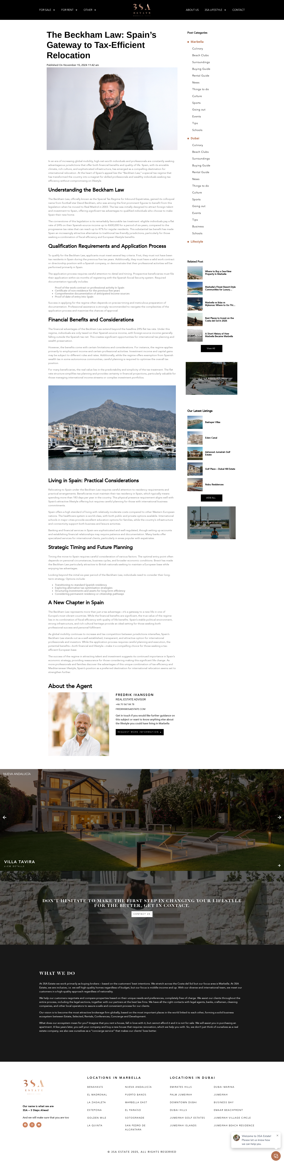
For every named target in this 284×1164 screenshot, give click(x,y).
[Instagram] (32, 1124)
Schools (197, 130)
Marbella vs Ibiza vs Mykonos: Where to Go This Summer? (219, 305)
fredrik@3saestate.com (130, 709)
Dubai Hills (178, 1110)
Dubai (195, 138)
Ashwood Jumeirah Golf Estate (217, 453)
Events (196, 117)
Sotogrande (134, 1118)
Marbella (197, 41)
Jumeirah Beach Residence (234, 1125)
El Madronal (97, 1094)
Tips (195, 123)
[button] (4, 817)
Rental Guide (200, 76)
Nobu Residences (214, 484)
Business (198, 227)
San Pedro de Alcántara (135, 1127)
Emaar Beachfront (228, 1110)
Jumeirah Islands (183, 1125)
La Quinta (95, 1125)
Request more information (138, 732)
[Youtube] (38, 1124)
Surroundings (201, 62)
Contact (238, 10)
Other (88, 10)
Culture (197, 96)
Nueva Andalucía (138, 1087)
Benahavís (95, 1087)
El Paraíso (133, 1110)
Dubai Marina (224, 1087)
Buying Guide (201, 69)
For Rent (67, 10)
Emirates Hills (181, 1087)
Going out (198, 110)
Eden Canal (211, 437)
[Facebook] (25, 1124)
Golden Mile (96, 1118)
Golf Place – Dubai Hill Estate (220, 469)
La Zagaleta (96, 1102)
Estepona (94, 1110)
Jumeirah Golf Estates (187, 1118)
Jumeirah (221, 1094)
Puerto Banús (135, 1094)
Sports (196, 103)
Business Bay (224, 1102)
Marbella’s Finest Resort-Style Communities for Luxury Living (220, 289)
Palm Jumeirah (181, 1094)
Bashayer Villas (212, 422)
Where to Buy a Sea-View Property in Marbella (218, 273)
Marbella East (136, 1102)
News (196, 83)
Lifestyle (197, 241)
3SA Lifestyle (213, 10)
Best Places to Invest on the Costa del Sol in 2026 (219, 319)
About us (192, 10)
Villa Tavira (19, 862)
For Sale (45, 10)
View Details (14, 866)
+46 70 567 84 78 (125, 704)
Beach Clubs (200, 55)
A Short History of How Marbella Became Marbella (219, 335)
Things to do (200, 89)
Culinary (197, 49)
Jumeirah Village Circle (232, 1118)
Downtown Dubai (183, 1102)
